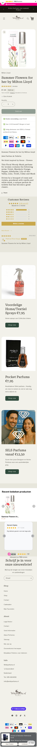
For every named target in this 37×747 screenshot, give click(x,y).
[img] (6, 236)
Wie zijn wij (7, 644)
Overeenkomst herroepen (12, 648)
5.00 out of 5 (23, 203)
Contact (6, 600)
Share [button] (5, 193)
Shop (5, 595)
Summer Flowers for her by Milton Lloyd (10, 517)
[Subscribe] (31, 578)
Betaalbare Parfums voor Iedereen (15, 653)
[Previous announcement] (4, 9)
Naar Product (9, 744)
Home (6, 591)
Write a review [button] (18, 223)
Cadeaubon (7, 604)
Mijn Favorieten (9, 609)
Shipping (12, 92)
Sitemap (6, 639)
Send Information (9, 630)
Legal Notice (8, 621)
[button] (4, 18)
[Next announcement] (33, 9)
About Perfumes (9, 635)
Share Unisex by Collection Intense (22, 740)
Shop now (12, 325)
